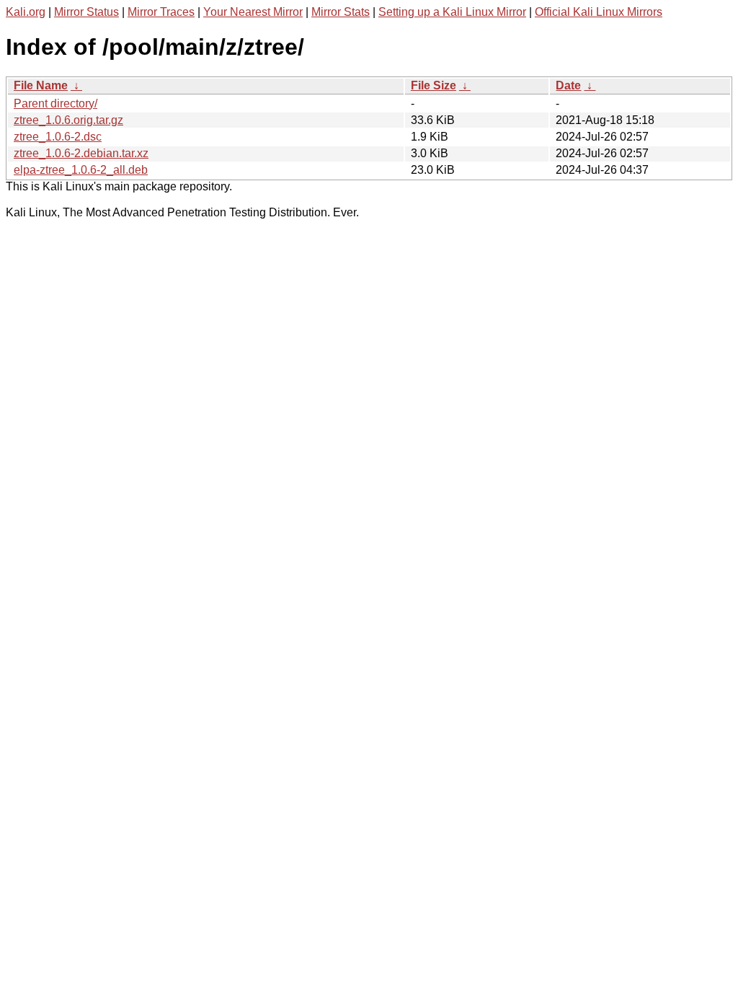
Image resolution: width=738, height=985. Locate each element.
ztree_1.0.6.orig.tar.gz (68, 120)
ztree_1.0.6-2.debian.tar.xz (81, 153)
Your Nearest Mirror (253, 12)
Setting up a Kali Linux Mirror (452, 12)
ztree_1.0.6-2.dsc (58, 137)
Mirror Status (86, 12)
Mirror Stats (340, 12)
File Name (41, 85)
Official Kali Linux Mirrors (598, 12)
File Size (433, 85)
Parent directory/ (55, 103)
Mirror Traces (161, 12)
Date (568, 85)
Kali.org (25, 12)
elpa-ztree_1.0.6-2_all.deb (81, 170)
